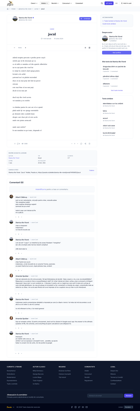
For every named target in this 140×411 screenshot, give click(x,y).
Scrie (110, 3)
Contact (113, 384)
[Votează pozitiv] (71, 143)
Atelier (43, 3)
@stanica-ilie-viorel (25, 9)
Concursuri (66, 3)
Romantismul (11, 371)
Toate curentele (12, 384)
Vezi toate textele (117, 90)
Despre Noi (114, 371)
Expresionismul (12, 380)
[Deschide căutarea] (102, 3)
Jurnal (36, 9)
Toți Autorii (62, 377)
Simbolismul (11, 374)
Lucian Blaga (37, 377)
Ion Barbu (36, 384)
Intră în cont (127, 3)
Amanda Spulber (22, 276)
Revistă (54, 3)
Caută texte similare (109, 24)
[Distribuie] (85, 143)
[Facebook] (72, 407)
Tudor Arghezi (37, 380)
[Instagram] (76, 407)
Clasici (33, 3)
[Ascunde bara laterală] (89, 48)
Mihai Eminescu (38, 371)
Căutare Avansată (65, 374)
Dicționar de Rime (65, 371)
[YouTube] (83, 407)
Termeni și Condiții (116, 377)
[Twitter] (79, 407)
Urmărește (87, 18)
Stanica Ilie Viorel (14, 158)
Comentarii (79, 3)
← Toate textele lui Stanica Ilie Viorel (114, 21)
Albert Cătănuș (21, 197)
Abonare (128, 395)
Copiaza (91, 170)
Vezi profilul (117, 52)
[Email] (87, 407)
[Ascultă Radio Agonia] (116, 3)
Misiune (113, 374)
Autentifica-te (41, 189)
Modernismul (11, 377)
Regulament (89, 380)
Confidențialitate (115, 380)
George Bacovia (38, 374)
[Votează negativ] (77, 143)
